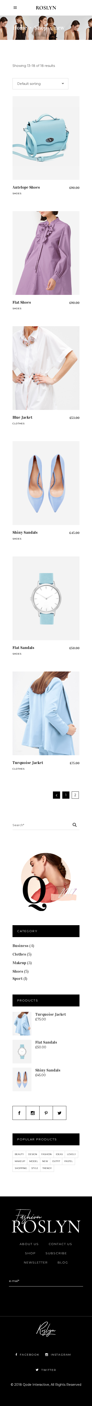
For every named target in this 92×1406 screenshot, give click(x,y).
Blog (63, 1262)
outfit (56, 1161)
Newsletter (36, 1262)
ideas (59, 1154)
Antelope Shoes (26, 187)
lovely (71, 1154)
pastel (68, 1161)
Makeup (19, 962)
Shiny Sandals (25, 532)
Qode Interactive (35, 1385)
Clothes (19, 423)
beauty (19, 1154)
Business (20, 945)
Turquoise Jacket (28, 762)
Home (20, 28)
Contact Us (61, 1244)
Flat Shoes (22, 302)
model (33, 1161)
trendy (47, 1168)
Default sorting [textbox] (29, 84)
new (45, 1161)
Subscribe (56, 1253)
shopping (21, 1168)
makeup (20, 1161)
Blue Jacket (22, 417)
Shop (40, 28)
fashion (46, 1154)
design (32, 1154)
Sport (18, 978)
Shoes (17, 193)
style (34, 1168)
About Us (29, 1244)
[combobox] (40, 83)
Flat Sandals (23, 647)
